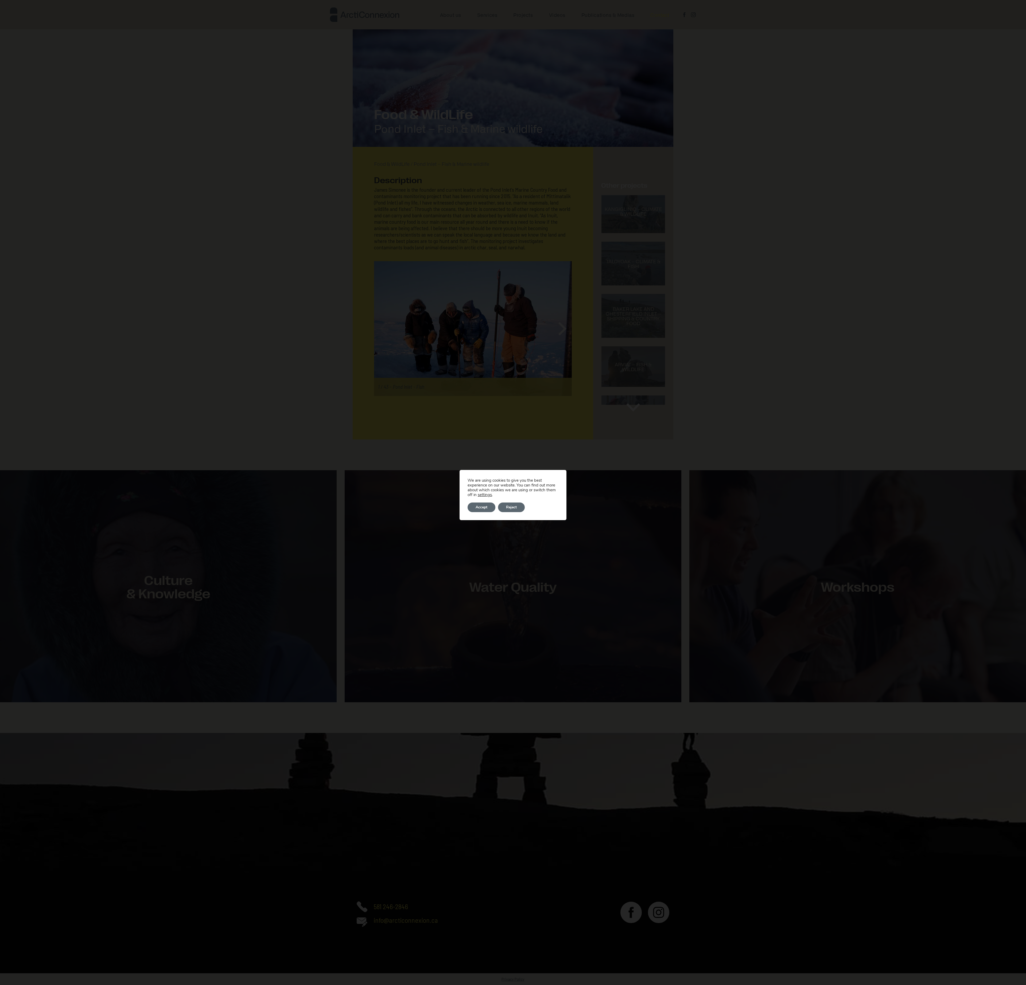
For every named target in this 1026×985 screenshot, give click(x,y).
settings (485, 494)
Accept (481, 507)
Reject (511, 507)
